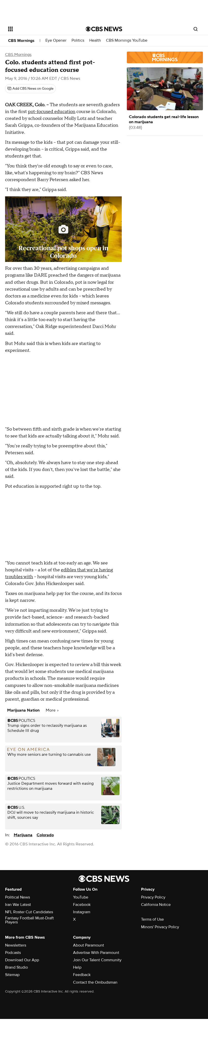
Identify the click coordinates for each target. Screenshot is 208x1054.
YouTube (80, 897)
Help (77, 967)
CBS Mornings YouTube (126, 40)
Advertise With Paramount (96, 953)
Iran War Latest (18, 905)
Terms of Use (152, 919)
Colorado (45, 835)
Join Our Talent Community (97, 960)
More (51, 710)
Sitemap (12, 975)
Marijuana (23, 835)
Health (95, 40)
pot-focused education (51, 112)
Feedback (82, 975)
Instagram (81, 912)
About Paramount (88, 945)
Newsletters (15, 945)
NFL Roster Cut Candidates (29, 912)
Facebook (82, 905)
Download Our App (22, 960)
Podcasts (13, 953)
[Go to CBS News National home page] (104, 29)
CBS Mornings (21, 40)
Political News (17, 897)
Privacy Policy (153, 897)
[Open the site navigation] (40, 29)
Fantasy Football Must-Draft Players (29, 920)
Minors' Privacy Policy (160, 927)
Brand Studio (16, 967)
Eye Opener (55, 40)
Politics (78, 40)
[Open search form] (195, 29)
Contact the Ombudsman (95, 982)
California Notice (156, 905)
